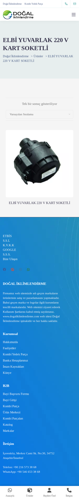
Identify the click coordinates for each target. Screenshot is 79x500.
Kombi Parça (11, 406)
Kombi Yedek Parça (34, 3)
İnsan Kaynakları (13, 366)
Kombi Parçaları (13, 418)
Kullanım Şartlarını (14, 311)
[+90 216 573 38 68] (67, 4)
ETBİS (7, 236)
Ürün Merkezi (11, 412)
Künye (7, 372)
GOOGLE (9, 249)
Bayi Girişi (9, 400)
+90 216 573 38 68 (24, 467)
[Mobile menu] (73, 14)
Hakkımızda (10, 342)
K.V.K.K (8, 245)
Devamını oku (39, 181)
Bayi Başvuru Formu (16, 394)
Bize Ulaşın (10, 259)
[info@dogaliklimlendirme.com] (77, 3)
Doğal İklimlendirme (12, 3)
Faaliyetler (9, 348)
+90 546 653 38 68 (28, 471)
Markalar (8, 430)
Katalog (8, 424)
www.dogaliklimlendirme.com (21, 316)
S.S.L (6, 240)
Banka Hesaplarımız (15, 360)
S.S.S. (7, 254)
